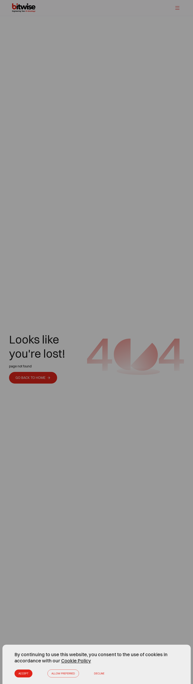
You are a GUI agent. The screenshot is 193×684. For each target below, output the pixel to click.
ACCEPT (23, 673)
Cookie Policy (76, 660)
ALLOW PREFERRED (63, 673)
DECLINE (99, 673)
